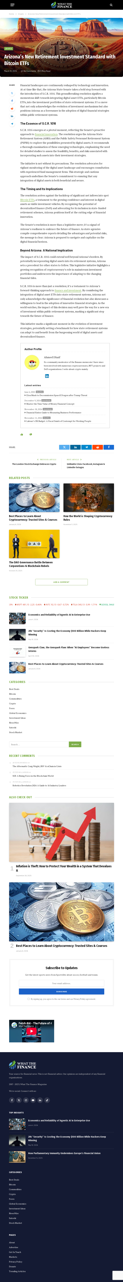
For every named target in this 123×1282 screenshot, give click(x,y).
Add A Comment (61, 582)
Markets (13, 1256)
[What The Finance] (61, 5)
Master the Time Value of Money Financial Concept (50, 403)
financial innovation (46, 134)
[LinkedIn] (12, 116)
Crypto (8, 49)
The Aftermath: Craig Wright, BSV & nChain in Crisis (37, 766)
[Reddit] (12, 108)
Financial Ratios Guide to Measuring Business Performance (53, 412)
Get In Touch (15, 1252)
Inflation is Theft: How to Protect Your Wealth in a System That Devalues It (64, 868)
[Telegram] (12, 124)
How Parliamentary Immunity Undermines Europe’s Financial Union (64, 1153)
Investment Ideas (17, 717)
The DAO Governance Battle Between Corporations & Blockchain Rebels (31, 564)
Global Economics (17, 713)
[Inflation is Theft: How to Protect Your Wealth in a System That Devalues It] (61, 832)
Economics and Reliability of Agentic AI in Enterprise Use (59, 614)
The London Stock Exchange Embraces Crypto (34, 464)
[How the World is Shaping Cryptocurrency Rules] (88, 497)
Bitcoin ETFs (27, 199)
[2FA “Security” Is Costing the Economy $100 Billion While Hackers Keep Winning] (17, 634)
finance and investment (68, 290)
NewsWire (40, 392)
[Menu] (12, 5)
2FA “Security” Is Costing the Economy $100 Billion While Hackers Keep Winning (67, 632)
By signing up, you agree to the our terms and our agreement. (63, 999)
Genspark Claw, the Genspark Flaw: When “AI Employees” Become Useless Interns (68, 649)
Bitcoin (12, 693)
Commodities (15, 698)
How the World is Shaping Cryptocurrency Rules (87, 518)
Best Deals (14, 689)
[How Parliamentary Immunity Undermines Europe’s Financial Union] (17, 1157)
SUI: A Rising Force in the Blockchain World (33, 775)
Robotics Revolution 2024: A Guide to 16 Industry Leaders (39, 785)
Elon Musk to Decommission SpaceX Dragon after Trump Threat (56, 395)
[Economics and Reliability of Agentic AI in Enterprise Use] (17, 618)
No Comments (30, 71)
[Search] (110, 5)
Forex (12, 708)
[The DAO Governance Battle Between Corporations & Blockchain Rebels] (34, 544)
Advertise (13, 1247)
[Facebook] (12, 101)
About (12, 1242)
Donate (12, 1266)
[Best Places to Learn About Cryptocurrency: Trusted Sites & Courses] (34, 497)
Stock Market (46, 400)
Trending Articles (17, 1271)
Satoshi (12, 727)
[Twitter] (12, 93)
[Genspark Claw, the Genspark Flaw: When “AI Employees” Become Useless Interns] (17, 651)
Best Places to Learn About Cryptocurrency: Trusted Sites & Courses (33, 518)
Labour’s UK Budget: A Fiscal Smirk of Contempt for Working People (58, 421)
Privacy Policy (79, 999)
